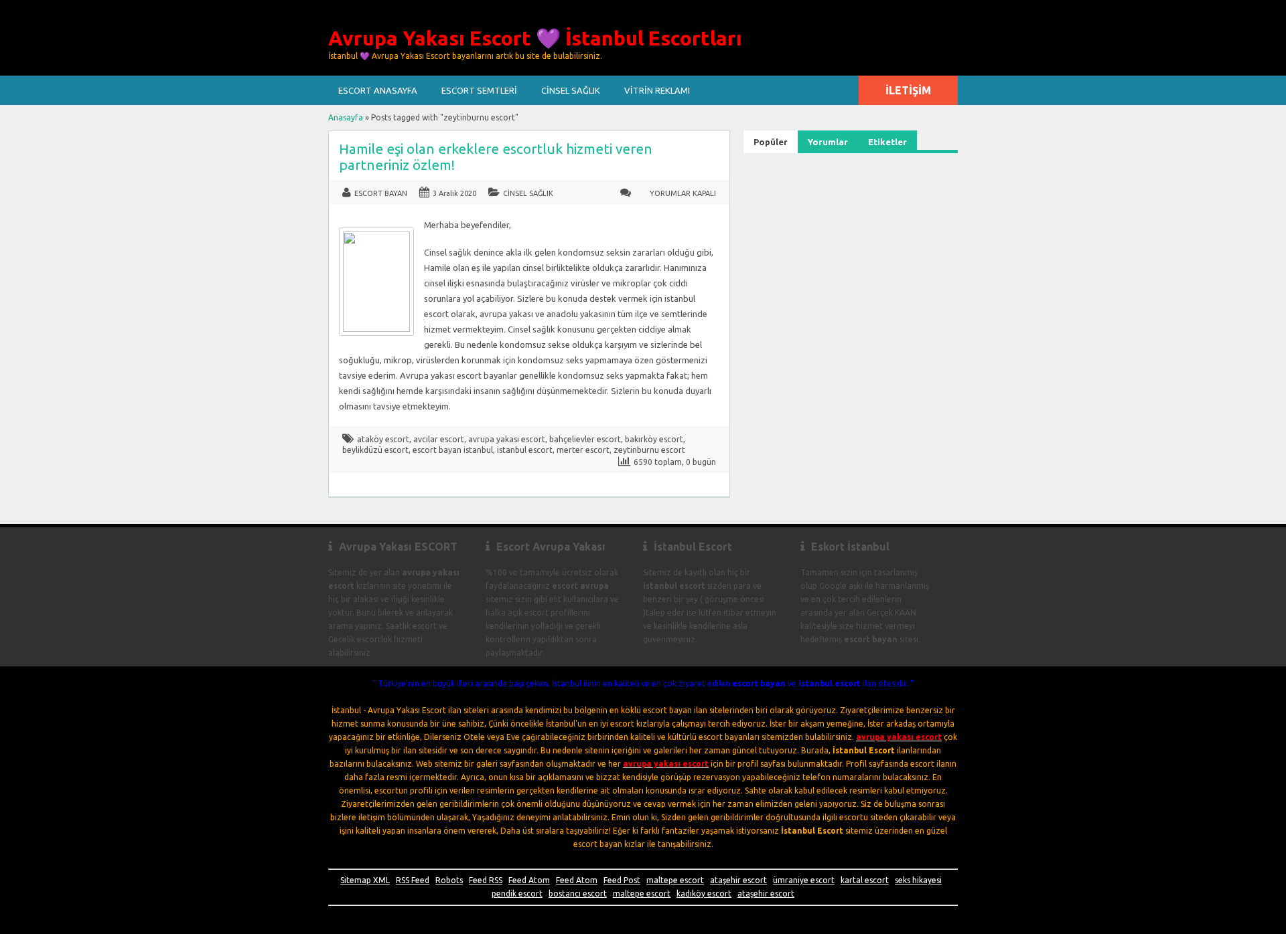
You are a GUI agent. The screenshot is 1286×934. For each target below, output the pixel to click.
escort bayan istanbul (453, 450)
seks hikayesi (918, 880)
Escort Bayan (380, 193)
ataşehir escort (738, 880)
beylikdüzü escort (375, 450)
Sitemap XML (365, 880)
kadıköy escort (703, 893)
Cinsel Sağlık (570, 90)
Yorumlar (828, 142)
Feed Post (621, 880)
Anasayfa (345, 117)
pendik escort (517, 893)
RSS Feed (412, 880)
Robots (449, 880)
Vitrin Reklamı (657, 90)
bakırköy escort (654, 439)
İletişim (908, 90)
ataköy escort (383, 439)
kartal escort (865, 880)
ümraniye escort (804, 880)
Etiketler (887, 142)
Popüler (771, 142)
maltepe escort (675, 880)
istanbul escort (525, 450)
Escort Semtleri (479, 90)
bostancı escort (578, 893)
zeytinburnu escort (649, 450)
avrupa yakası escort (506, 439)
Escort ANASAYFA (377, 90)
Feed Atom (529, 880)
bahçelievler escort (585, 439)
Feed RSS (485, 880)
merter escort (583, 450)
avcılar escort (438, 439)
